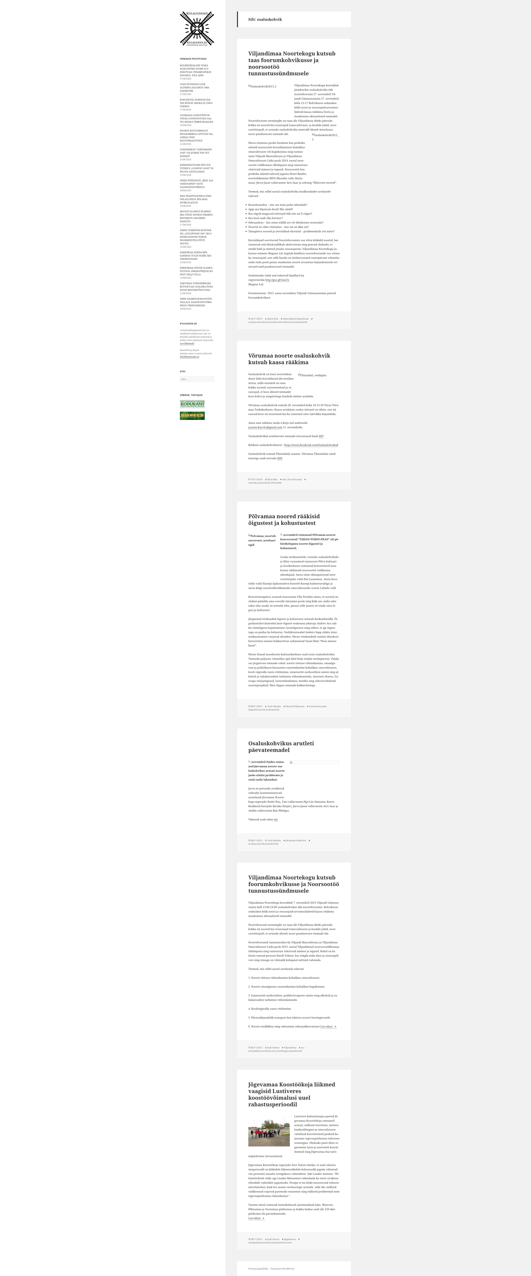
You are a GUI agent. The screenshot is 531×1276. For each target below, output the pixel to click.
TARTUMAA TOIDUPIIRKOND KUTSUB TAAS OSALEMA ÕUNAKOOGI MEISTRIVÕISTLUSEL (197, 286)
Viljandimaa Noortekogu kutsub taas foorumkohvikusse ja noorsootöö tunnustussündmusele (291, 63)
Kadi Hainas (273, 1047)
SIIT (321, 436)
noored (260, 322)
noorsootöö (271, 322)
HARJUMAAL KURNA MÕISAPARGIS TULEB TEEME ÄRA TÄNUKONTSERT (195, 256)
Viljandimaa (302, 318)
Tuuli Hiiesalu (274, 706)
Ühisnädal (276, 482)
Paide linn (301, 840)
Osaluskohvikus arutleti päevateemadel (281, 746)
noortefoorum (285, 322)
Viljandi (292, 318)
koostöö (265, 1242)
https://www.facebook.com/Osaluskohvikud (311, 445)
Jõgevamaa (290, 1239)
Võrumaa (297, 479)
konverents (315, 706)
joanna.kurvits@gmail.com (265, 427)
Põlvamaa (299, 706)
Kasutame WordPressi (282, 1268)
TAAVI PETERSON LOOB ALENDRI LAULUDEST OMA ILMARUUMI (194, 87)
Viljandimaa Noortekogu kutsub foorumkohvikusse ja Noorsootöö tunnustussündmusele (293, 884)
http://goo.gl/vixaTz (277, 280)
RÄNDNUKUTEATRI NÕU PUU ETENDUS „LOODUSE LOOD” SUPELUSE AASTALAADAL (197, 168)
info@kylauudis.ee (189, 356)
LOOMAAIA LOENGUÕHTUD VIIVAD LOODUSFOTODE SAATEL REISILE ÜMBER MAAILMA (196, 118)
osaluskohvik (300, 322)
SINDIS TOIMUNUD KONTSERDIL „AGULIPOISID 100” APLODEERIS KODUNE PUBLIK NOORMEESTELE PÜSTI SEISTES (196, 237)
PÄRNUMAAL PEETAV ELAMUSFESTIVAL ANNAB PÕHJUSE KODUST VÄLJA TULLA (196, 271)
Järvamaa (290, 840)
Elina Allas (272, 479)
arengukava (254, 1242)
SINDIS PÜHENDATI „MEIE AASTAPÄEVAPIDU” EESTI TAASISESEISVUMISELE (197, 184)
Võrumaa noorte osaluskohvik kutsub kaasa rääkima (289, 359)
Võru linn (287, 479)
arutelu (252, 322)
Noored (290, 706)
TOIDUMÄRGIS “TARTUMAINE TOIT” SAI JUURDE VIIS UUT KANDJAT (196, 153)
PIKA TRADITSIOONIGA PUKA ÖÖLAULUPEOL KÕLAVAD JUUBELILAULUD (195, 199)
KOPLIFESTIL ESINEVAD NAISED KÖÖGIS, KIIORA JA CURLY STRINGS (196, 103)
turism (288, 1242)
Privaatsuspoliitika (258, 1268)
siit (276, 819)
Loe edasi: (328, 1026)
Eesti (285, 318)
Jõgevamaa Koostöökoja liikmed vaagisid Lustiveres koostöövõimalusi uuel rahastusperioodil (291, 1094)
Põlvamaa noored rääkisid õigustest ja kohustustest (284, 519)
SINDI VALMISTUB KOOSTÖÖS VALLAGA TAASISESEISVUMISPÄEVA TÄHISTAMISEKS (196, 302)
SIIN (279, 458)
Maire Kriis (272, 318)
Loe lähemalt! (187, 343)
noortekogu (281, 1050)
